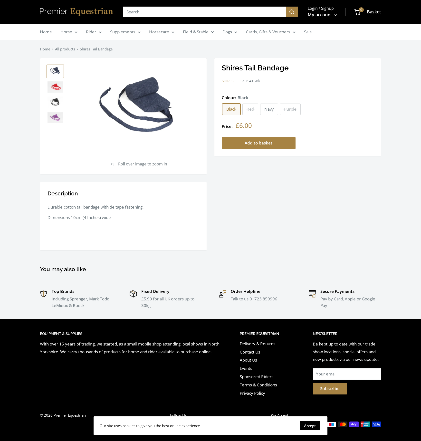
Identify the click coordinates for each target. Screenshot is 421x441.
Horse (66, 32)
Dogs (227, 32)
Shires (227, 80)
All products (65, 49)
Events (246, 368)
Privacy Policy (252, 393)
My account (320, 15)
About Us (248, 360)
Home (46, 32)
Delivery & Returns (257, 343)
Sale (308, 32)
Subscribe (330, 388)
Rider (91, 32)
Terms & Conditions (258, 385)
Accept (310, 425)
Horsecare (159, 32)
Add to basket (258, 143)
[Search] (292, 12)
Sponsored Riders (256, 376)
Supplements (122, 32)
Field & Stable (196, 32)
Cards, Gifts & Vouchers (268, 32)
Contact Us (250, 352)
